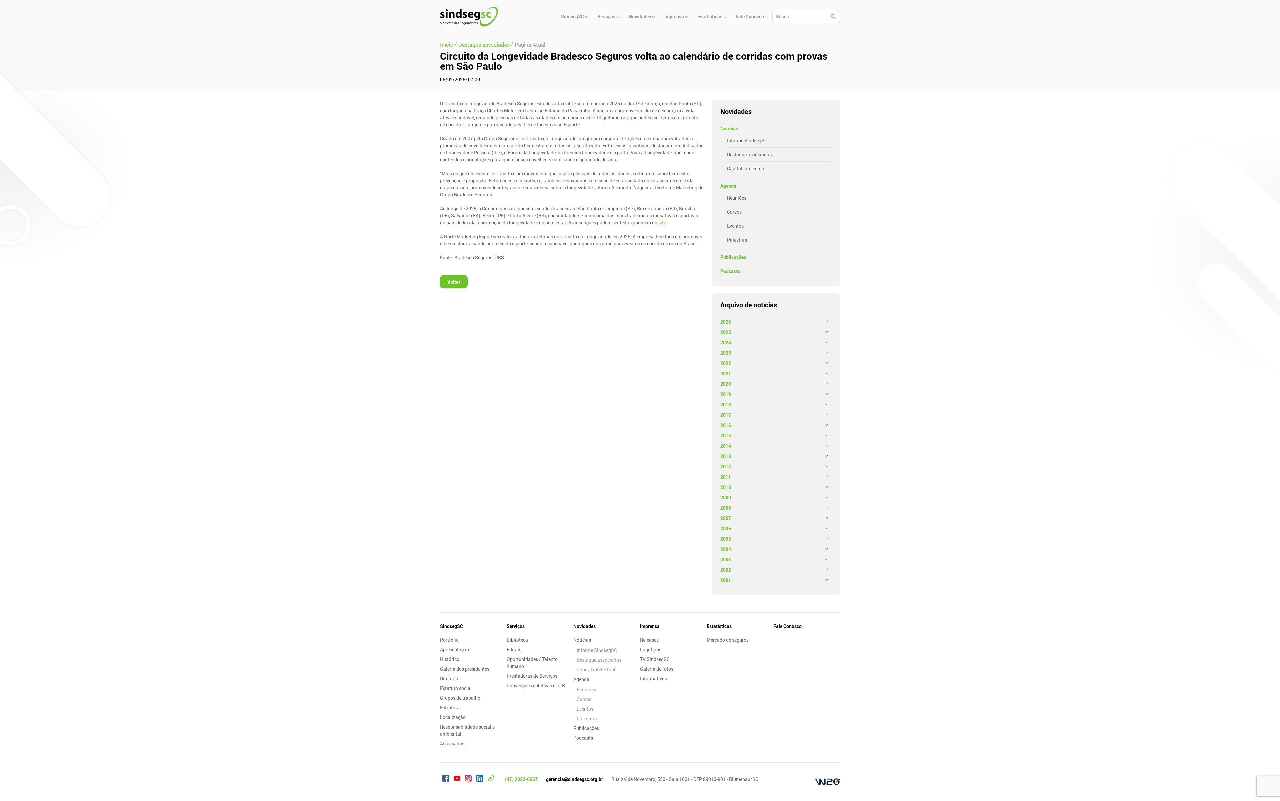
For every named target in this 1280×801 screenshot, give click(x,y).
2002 (725, 570)
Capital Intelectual (746, 168)
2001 (725, 580)
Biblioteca (517, 640)
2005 (725, 539)
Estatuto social (456, 688)
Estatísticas (719, 626)
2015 (725, 435)
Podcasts (730, 271)
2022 (725, 363)
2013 (725, 456)
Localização (453, 717)
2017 (725, 415)
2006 (725, 528)
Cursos (734, 212)
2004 (725, 549)
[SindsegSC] (469, 17)
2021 (725, 373)
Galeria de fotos (656, 669)
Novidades (584, 626)
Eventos (735, 226)
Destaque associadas (749, 154)
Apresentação (454, 649)
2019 (725, 394)
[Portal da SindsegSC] (491, 779)
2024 (725, 342)
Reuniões (736, 198)
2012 (725, 466)
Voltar (453, 282)
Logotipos (650, 649)
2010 (725, 487)
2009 (725, 497)
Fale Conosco (787, 626)
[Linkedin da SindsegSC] (479, 779)
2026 (725, 322)
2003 (725, 559)
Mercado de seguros (728, 640)
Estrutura (450, 707)
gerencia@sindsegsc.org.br (574, 779)
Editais (514, 649)
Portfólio (449, 640)
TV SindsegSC (655, 659)
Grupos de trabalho (460, 698)
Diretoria (449, 678)
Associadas (452, 743)
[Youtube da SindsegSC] (457, 779)
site (662, 222)
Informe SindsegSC (747, 140)
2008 (725, 508)
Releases (649, 640)
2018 (725, 404)
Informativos (653, 678)
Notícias (729, 128)
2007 (725, 518)
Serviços (516, 626)
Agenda (728, 186)
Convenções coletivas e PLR (536, 685)
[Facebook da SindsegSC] (445, 779)
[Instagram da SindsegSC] (468, 779)
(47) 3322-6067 (521, 779)
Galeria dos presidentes (464, 669)
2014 (725, 446)
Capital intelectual (596, 669)
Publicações (733, 257)
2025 (725, 332)
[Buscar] (833, 16)
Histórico (449, 659)
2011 (725, 477)
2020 (725, 384)
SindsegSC (451, 626)
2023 (725, 353)
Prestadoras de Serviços (532, 676)
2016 (725, 425)
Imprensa (650, 626)
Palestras (737, 240)
